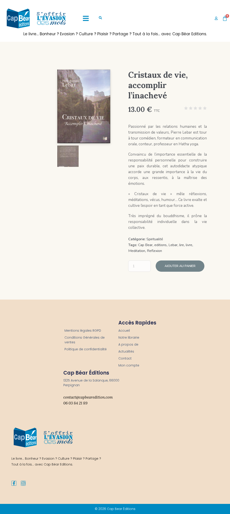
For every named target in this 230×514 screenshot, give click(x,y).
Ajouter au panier (180, 266)
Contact (125, 358)
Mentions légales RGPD (82, 330)
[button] (86, 18)
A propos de (128, 344)
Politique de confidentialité (85, 349)
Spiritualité (154, 239)
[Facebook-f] (13, 483)
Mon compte (128, 365)
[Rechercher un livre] (100, 18)
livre (189, 245)
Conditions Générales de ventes (84, 339)
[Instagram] (23, 483)
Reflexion (154, 250)
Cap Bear (145, 245)
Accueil (124, 330)
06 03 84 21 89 (75, 403)
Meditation (136, 250)
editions (160, 245)
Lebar (172, 245)
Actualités (126, 351)
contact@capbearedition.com (88, 397)
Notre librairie (128, 337)
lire (181, 245)
